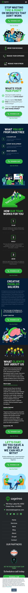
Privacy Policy (8, 586)
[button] (26, 2)
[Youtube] (14, 514)
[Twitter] (10, 514)
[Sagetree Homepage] (8, 2)
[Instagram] (17, 514)
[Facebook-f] (7, 514)
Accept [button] (14, 590)
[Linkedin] (21, 514)
